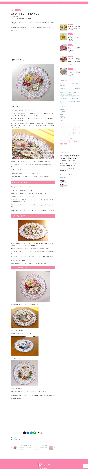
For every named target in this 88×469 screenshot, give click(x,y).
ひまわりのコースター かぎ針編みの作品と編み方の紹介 (70, 84)
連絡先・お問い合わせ (60, 3)
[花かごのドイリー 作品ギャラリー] (31, 432)
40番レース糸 (71, 124)
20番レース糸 (63, 124)
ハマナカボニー (64, 138)
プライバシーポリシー (71, 3)
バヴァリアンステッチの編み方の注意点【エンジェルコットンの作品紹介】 (74, 49)
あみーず (46, 465)
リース (69, 141)
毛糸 (66, 144)
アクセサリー (76, 126)
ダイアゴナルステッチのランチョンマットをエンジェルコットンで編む (74, 72)
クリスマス (70, 132)
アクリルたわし (64, 129)
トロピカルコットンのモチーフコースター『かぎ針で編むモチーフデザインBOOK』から (70, 97)
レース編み (27, 3)
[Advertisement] (33, 45)
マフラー (71, 138)
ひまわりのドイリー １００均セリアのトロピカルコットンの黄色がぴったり (74, 38)
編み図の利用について (49, 3)
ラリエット (63, 141)
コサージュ (76, 132)
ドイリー (19, 439)
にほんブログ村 (63, 182)
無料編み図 (38, 3)
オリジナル (14, 439)
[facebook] (27, 432)
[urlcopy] (41, 432)
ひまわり (69, 126)
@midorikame (63, 177)
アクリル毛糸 (72, 129)
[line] (34, 432)
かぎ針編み (16, 3)
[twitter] (24, 432)
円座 (62, 144)
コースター (63, 135)
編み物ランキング (64, 186)
